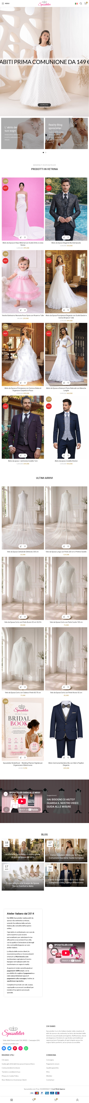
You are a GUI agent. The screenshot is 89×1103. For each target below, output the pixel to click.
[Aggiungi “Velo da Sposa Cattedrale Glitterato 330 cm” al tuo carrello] (21, 546)
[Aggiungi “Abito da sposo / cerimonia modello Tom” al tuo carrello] (21, 456)
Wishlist (49, 1076)
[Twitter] (9, 1048)
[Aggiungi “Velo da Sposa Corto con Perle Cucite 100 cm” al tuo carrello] (64, 617)
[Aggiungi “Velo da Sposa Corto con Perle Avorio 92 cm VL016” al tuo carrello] (21, 617)
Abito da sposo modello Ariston (66, 461)
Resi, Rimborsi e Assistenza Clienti (14, 1080)
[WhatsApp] (26, 1048)
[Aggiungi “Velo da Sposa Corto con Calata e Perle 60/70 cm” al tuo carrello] (21, 687)
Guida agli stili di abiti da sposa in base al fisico (18, 1064)
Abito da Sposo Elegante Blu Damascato (66, 243)
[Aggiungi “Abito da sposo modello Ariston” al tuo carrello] (64, 456)
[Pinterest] (15, 1048)
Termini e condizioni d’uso (11, 1072)
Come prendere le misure (11, 1068)
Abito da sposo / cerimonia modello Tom (23, 461)
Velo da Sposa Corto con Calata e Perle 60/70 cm (23, 693)
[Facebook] (4, 1048)
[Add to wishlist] (25, 237)
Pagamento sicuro (52, 1064)
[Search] (81, 3)
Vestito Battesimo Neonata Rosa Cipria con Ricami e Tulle (23, 315)
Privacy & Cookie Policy (10, 1076)
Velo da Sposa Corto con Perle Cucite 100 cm (66, 622)
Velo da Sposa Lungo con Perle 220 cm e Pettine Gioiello (66, 552)
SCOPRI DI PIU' (44, 111)
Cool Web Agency (58, 1089)
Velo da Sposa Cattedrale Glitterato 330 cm (23, 552)
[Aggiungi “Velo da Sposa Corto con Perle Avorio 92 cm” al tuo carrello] (64, 687)
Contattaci (50, 1080)
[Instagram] (20, 1048)
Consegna (50, 1060)
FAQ (47, 1072)
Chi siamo (5, 1060)
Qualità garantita (52, 1068)
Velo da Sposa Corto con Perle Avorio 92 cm (66, 693)
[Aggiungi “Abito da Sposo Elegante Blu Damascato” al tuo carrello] (64, 237)
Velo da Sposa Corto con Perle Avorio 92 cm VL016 (22, 622)
